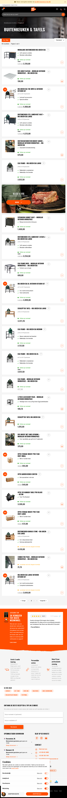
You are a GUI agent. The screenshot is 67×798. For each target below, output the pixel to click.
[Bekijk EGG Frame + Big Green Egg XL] (33, 363)
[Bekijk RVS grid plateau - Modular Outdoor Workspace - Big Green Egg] (33, 76)
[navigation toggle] (64, 9)
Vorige (23, 600)
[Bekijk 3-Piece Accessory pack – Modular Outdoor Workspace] (33, 403)
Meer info (39, 773)
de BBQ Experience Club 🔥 (43, 2)
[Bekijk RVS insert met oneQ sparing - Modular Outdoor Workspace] (33, 441)
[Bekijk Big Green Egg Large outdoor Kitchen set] (33, 584)
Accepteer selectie (13, 794)
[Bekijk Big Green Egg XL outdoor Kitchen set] (33, 291)
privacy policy (14, 768)
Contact (8, 691)
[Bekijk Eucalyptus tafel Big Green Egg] (33, 422)
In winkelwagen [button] (62, 81)
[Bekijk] (33, 199)
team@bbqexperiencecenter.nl (48, 759)
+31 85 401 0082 (44, 752)
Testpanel (24, 695)
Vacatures (35, 691)
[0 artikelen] (3, 9)
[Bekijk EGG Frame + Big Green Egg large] (33, 171)
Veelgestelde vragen (11, 695)
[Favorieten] (57, 9)
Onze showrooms (47, 691)
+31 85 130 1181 (44, 755)
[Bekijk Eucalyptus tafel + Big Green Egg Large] (33, 314)
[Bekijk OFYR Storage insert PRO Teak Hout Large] (33, 518)
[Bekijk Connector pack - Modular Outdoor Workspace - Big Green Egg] (33, 562)
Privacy (56, 791)
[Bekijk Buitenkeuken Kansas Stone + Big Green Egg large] (33, 541)
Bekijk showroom (11, 745)
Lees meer (13, 642)
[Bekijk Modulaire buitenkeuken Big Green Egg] (33, 57)
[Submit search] (63, 14)
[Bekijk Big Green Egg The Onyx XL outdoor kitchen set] (33, 98)
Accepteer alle (37, 794)
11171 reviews (54, 616)
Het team (16, 691)
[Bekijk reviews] (34, 5)
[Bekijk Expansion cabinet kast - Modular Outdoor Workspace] (33, 224)
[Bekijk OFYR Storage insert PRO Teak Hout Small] (33, 460)
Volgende (42, 600)
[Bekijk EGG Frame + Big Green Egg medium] (33, 337)
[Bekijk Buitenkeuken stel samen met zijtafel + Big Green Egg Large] (33, 246)
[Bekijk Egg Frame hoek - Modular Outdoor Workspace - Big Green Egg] (33, 270)
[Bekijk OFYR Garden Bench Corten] (33, 479)
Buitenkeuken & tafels (10, 23)
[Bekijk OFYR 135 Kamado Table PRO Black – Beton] (33, 499)
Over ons (26, 691)
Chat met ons (43, 749)
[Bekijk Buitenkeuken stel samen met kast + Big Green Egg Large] (33, 124)
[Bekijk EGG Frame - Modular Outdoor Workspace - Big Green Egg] (33, 385)
